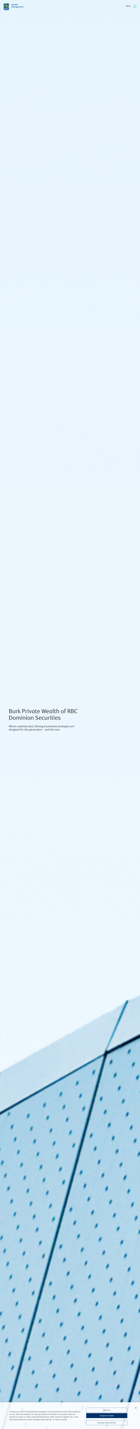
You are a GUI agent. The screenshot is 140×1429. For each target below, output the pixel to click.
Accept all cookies (107, 1416)
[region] (70, 1415)
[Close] (135, 1407)
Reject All (106, 1410)
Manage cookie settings (107, 1423)
